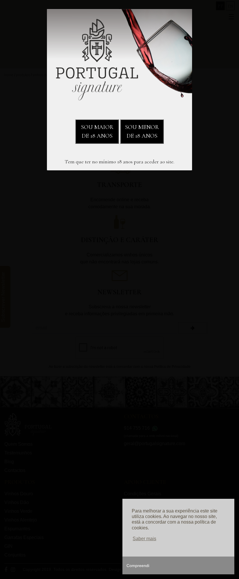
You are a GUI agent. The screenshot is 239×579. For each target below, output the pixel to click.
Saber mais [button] (144, 538)
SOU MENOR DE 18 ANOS (142, 131)
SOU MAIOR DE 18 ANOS (97, 131)
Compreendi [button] (137, 565)
